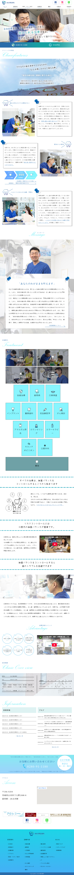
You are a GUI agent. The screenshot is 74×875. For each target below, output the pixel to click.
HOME (10, 844)
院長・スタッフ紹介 (14, 857)
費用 (26, 869)
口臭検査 (27, 857)
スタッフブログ (60, 847)
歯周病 (27, 847)
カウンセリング (29, 866)
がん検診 (27, 863)
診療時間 (10, 850)
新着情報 (58, 850)
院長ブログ (59, 844)
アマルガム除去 (45, 863)
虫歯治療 (27, 844)
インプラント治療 (46, 847)
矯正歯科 (43, 844)
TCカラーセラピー (46, 866)
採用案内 (10, 860)
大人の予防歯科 (29, 853)
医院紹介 (10, 847)
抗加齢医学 (44, 853)
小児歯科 (27, 850)
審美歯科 (43, 850)
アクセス (10, 853)
